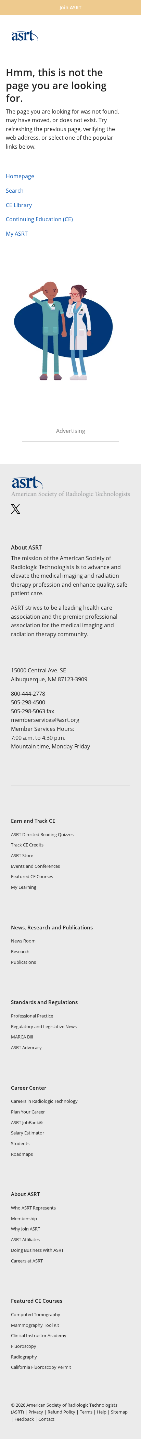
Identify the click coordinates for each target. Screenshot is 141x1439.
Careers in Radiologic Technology (44, 1101)
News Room (23, 941)
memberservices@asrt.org (45, 720)
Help (101, 1412)
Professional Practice (32, 1016)
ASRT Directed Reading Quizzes (42, 834)
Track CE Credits (27, 845)
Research (20, 951)
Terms (86, 1412)
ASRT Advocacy (26, 1047)
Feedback (24, 1419)
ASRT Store (22, 855)
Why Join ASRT (25, 1229)
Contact (46, 1419)
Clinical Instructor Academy (38, 1335)
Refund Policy (61, 1412)
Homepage (20, 176)
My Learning (23, 887)
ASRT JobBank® (27, 1122)
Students (20, 1143)
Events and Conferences (35, 866)
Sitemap (119, 1412)
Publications (23, 962)
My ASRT (18, 233)
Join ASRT (70, 7)
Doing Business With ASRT (37, 1250)
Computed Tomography (35, 1314)
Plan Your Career (28, 1112)
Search (15, 190)
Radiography (24, 1357)
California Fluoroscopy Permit (41, 1367)
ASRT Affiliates (25, 1239)
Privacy (35, 1412)
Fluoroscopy (23, 1346)
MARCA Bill (22, 1037)
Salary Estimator (27, 1133)
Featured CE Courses (32, 876)
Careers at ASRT (27, 1261)
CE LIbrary (19, 205)
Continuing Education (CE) (39, 219)
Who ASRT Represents (33, 1208)
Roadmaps (22, 1154)
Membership (24, 1218)
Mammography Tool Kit (35, 1325)
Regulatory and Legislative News (44, 1026)
